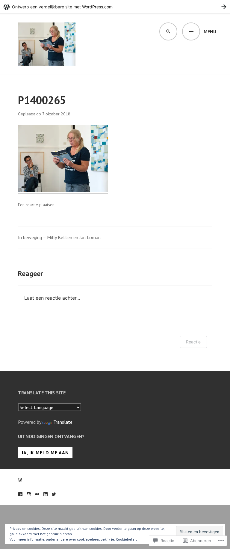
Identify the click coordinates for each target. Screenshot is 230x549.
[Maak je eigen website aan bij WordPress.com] (115, 6)
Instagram (28, 494)
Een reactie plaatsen (36, 204)
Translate (62, 422)
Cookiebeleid (126, 539)
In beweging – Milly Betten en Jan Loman (59, 237)
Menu (210, 31)
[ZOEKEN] (168, 31)
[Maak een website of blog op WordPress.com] (20, 480)
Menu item (20, 494)
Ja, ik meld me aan (45, 453)
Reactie (193, 341)
